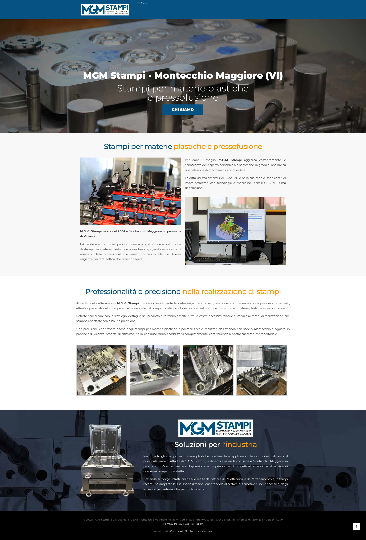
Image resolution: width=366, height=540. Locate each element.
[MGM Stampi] (105, 9)
